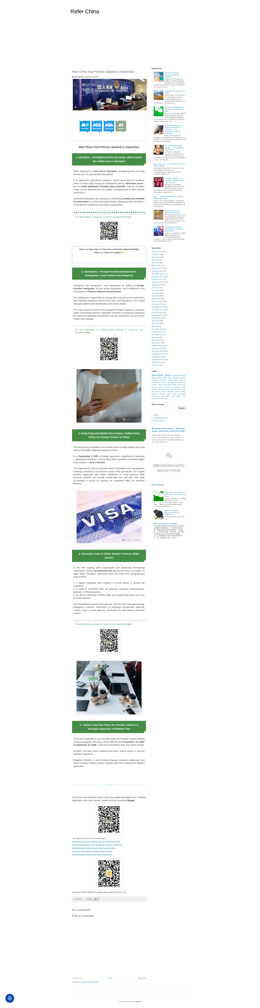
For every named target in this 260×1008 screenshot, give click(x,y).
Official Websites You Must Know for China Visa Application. (94, 848)
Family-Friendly (179, 375)
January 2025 (157, 304)
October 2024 (157, 313)
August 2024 (156, 318)
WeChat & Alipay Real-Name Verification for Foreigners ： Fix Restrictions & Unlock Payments (173, 129)
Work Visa (178, 380)
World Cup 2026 (179, 385)
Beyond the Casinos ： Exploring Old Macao (173, 212)
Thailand (163, 380)
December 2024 (158, 307)
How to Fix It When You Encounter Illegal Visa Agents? (92, 855)
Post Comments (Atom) (90, 982)
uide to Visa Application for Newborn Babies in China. (93, 851)
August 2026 (156, 252)
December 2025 (158, 274)
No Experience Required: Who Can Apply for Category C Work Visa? (97, 845)
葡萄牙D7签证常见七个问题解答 (165, 524)
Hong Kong (174, 389)
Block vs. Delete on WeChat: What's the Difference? (172, 512)
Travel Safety (180, 391)
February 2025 (157, 301)
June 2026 (156, 257)
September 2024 (158, 315)
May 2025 (155, 293)
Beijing (154, 378)
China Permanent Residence (174, 382)
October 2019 (157, 357)
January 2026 (157, 271)
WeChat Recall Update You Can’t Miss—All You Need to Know (175, 494)
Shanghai (157, 375)
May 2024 (155, 326)
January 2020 (157, 349)
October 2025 (157, 279)
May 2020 (155, 337)
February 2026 (157, 268)
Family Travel (157, 385)
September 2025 (158, 282)
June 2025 (156, 290)
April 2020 (155, 340)
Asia (162, 396)
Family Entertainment (172, 387)
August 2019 (156, 362)
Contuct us (122, 1001)
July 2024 (155, 321)
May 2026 (155, 260)
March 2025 (156, 299)
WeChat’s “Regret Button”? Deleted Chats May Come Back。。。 (175, 109)
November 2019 (158, 354)
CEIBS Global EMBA (172, 396)
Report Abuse (158, 485)
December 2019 (158, 351)
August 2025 (156, 285)
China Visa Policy (162, 398)
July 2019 (155, 365)
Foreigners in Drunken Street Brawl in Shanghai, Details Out (174, 229)
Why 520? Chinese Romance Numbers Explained (172, 75)
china (167, 375)
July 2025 (155, 288)
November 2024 (158, 310)
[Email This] (87, 899)
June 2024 (156, 324)
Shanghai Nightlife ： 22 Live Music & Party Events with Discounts (174, 180)
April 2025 (155, 296)
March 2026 (156, 266)
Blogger (139, 1001)
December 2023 (158, 329)
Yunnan (170, 380)
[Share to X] (92, 899)
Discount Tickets (158, 387)
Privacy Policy (159, 421)
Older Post (141, 978)
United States (172, 394)
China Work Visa (164, 378)
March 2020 (156, 343)
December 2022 (158, 335)
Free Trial (165, 389)
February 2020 (157, 346)
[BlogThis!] (90, 899)
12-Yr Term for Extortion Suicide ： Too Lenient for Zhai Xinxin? (174, 148)
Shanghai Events (179, 378)
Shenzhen (155, 380)
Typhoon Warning (158, 394)
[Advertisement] (130, 43)
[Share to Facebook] (95, 899)
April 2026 (155, 263)
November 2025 (158, 277)
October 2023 (157, 332)
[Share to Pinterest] (98, 899)
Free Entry (167, 385)
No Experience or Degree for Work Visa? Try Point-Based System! (96, 842)
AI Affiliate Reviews (161, 418)
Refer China (84, 11)
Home (109, 978)
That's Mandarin (167, 391)
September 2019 (158, 360)
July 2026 (155, 254)
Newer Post (77, 978)
